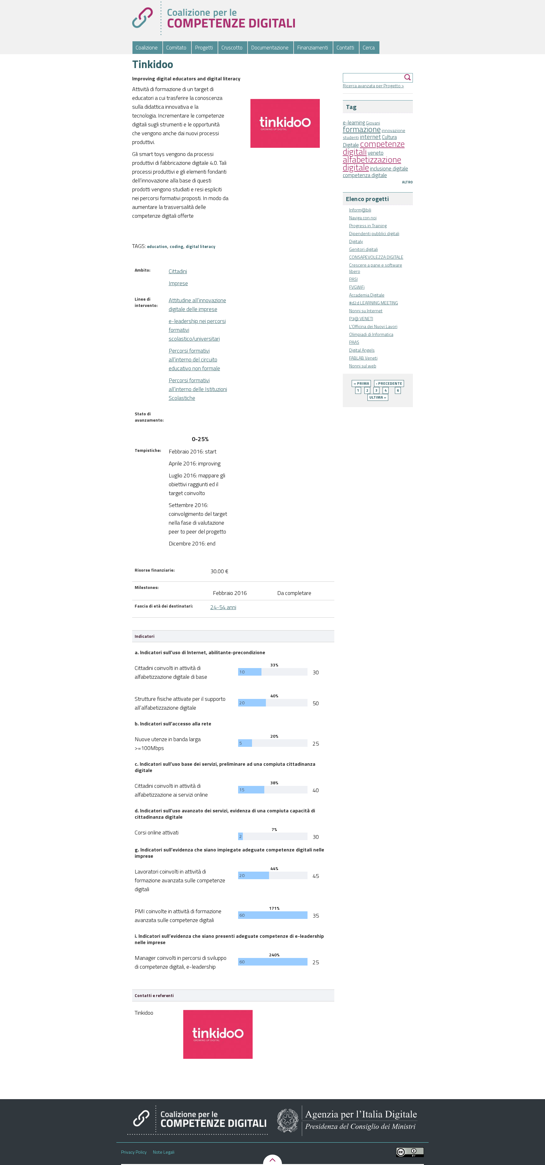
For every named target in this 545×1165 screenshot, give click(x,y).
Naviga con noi (363, 217)
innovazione (393, 130)
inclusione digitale (389, 168)
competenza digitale (365, 175)
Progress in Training (368, 225)
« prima (361, 383)
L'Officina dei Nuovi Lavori (373, 326)
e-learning (354, 122)
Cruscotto (232, 47)
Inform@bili (360, 209)
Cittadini (178, 271)
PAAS (354, 342)
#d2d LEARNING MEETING (373, 302)
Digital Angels (362, 350)
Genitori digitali (363, 249)
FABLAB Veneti (363, 358)
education (157, 246)
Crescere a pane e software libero (375, 268)
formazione (362, 129)
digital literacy (200, 246)
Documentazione (270, 47)
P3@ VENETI (361, 318)
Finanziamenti (312, 47)
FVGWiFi (357, 287)
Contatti (345, 47)
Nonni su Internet (366, 310)
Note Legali (163, 1152)
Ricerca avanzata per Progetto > (373, 85)
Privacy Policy (134, 1152)
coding (176, 246)
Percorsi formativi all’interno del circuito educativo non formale (194, 359)
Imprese (178, 283)
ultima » (377, 397)
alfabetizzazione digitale (372, 163)
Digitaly (356, 241)
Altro (407, 182)
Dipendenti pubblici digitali (374, 233)
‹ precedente (389, 383)
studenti (351, 137)
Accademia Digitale (366, 294)
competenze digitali (374, 147)
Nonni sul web (362, 365)
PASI (353, 279)
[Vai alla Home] (213, 18)
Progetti (204, 47)
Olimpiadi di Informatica (371, 334)
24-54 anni (223, 607)
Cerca (369, 47)
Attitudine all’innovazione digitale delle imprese (197, 304)
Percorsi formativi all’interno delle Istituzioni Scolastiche (198, 389)
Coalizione (147, 47)
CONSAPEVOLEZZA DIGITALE (376, 257)
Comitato (176, 47)
